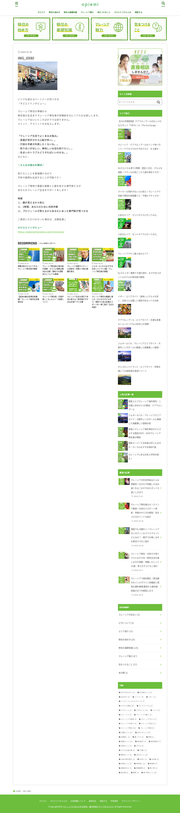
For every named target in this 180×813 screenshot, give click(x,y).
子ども (140, 746)
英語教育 (140, 768)
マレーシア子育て (129, 723)
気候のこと (126, 763)
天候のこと (126, 746)
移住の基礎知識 (70, 12)
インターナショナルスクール (133, 701)
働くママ (139, 737)
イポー (152, 697)
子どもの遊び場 (128, 750)
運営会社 (92, 801)
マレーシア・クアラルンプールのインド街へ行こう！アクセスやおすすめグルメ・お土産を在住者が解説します (139, 147)
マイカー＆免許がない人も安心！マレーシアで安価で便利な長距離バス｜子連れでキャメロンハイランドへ (139, 194)
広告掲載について (78, 801)
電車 (136, 772)
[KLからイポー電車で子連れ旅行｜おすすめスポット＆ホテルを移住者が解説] (124, 286)
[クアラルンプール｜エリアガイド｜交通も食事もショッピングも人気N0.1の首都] (124, 332)
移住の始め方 (54, 12)
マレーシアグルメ (149, 719)
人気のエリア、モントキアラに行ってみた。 (138, 234)
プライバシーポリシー (130, 801)
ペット (156, 710)
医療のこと (127, 741)
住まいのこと (143, 732)
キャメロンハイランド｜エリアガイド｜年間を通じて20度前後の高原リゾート (139, 368)
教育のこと (126, 755)
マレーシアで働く (144, 715)
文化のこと (142, 755)
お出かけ (125, 697)
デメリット (126, 710)
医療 (151, 737)
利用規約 (114, 801)
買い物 (153, 768)
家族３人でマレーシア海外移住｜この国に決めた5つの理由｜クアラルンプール (145, 405)
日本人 (143, 759)
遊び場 (124, 772)
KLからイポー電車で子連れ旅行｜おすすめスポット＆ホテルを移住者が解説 (139, 275)
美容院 (153, 763)
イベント (139, 697)
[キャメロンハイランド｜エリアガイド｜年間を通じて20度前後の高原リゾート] (124, 379)
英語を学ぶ (126, 768)
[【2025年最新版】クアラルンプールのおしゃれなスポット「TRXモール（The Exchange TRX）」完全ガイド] (124, 134)
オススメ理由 (127, 706)
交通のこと (127, 732)
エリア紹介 (126, 631)
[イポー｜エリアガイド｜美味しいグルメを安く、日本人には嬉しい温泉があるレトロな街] (124, 309)
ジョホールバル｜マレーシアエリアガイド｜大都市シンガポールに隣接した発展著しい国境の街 (139, 346)
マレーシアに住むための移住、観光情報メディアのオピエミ (88, 806)
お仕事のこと (145, 692)
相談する (138, 12)
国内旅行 (141, 741)
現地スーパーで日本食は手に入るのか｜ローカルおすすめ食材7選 (144, 445)
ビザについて (126, 622)
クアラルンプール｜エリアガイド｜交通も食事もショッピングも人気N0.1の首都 (139, 321)
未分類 (123, 672)
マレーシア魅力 (87, 12)
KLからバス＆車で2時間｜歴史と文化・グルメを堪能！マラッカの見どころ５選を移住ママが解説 (140, 170)
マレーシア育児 (147, 728)
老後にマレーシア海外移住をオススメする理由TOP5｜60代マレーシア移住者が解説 (144, 433)
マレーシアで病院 (129, 719)
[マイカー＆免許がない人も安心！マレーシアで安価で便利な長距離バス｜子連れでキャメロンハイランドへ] (124, 204)
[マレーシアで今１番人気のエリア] (124, 262)
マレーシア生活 (148, 723)
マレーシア (126, 715)
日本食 (155, 759)
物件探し (140, 763)
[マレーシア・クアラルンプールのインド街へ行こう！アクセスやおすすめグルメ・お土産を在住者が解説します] (124, 157)
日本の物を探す (128, 759)
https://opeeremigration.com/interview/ (41, 231)
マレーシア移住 (128, 728)
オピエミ (41, 12)
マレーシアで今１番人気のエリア (133, 253)
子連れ (143, 750)
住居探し (125, 737)
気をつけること (104, 12)
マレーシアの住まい (129, 614)
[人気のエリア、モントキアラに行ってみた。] (124, 243)
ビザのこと (142, 710)
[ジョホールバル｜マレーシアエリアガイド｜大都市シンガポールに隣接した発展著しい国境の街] (124, 356)
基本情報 (156, 741)
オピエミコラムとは (122, 12)
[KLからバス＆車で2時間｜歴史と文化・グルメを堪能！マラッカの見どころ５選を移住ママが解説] (124, 181)
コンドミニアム (146, 706)
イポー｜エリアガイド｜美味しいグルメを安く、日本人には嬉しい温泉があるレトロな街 (138, 298)
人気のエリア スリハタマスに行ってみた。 (138, 214)
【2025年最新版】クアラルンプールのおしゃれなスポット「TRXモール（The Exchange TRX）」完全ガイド (139, 123)
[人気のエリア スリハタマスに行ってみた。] (124, 223)
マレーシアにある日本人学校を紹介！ (143, 456)
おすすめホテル (128, 692)
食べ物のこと (150, 772)
